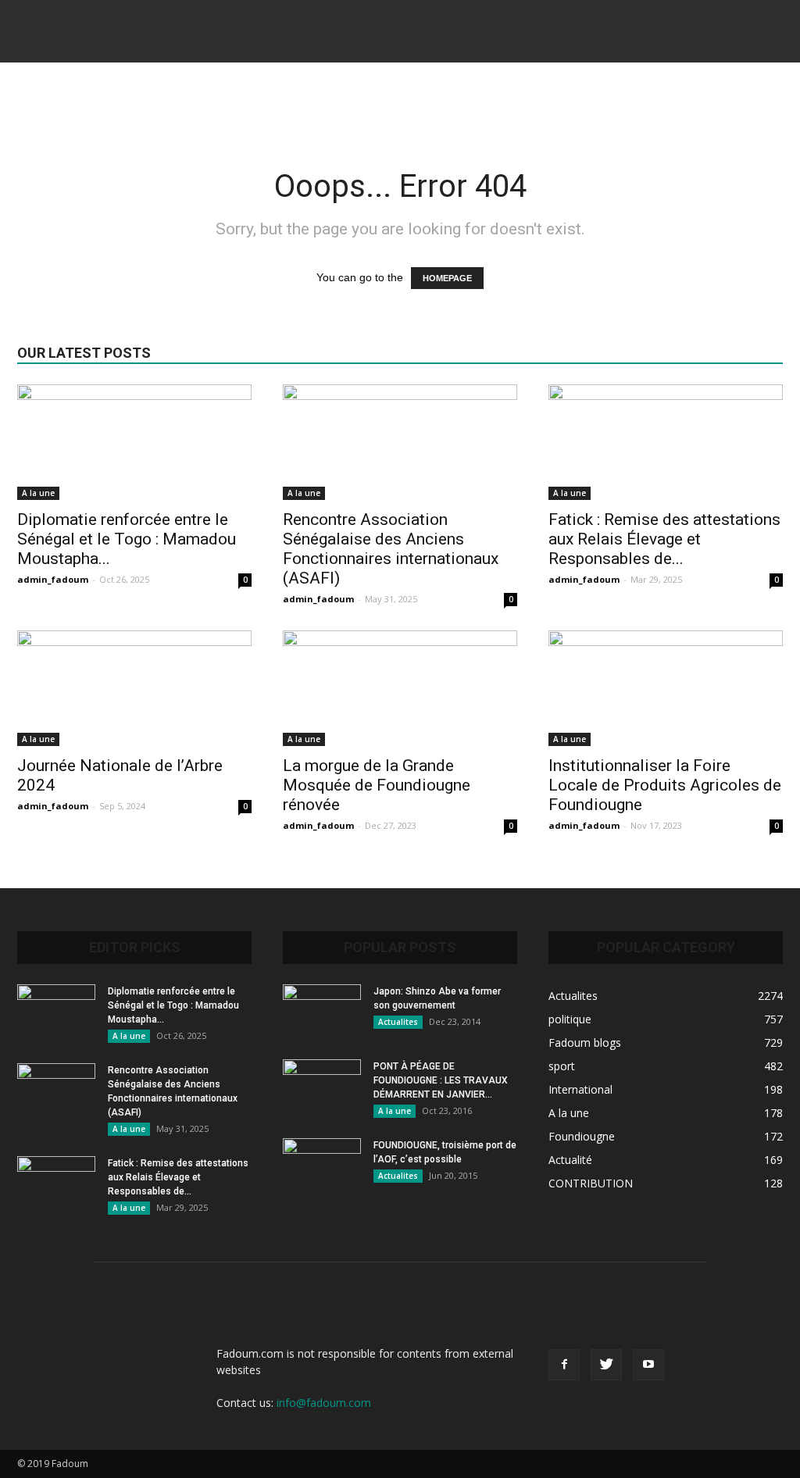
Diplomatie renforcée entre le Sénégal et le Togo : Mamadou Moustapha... (126, 539)
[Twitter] (606, 1364)
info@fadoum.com (324, 1402)
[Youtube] (648, 1364)
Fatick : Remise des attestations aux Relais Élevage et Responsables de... (664, 539)
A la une (38, 492)
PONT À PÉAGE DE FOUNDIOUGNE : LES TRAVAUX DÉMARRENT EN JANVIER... (440, 1080)
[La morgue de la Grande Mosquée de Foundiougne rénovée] (400, 688)
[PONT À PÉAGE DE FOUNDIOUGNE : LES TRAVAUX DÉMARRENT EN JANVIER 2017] (322, 1086)
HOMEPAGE (447, 278)
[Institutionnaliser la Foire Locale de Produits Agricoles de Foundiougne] (665, 688)
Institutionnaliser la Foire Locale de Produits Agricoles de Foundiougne (664, 785)
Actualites (398, 1021)
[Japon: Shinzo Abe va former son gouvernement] (322, 1011)
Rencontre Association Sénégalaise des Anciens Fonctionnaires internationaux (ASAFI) (390, 548)
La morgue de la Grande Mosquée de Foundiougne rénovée (376, 785)
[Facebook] (564, 1364)
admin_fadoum (52, 579)
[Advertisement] (400, 104)
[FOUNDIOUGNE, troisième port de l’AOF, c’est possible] (322, 1165)
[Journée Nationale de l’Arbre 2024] (134, 688)
